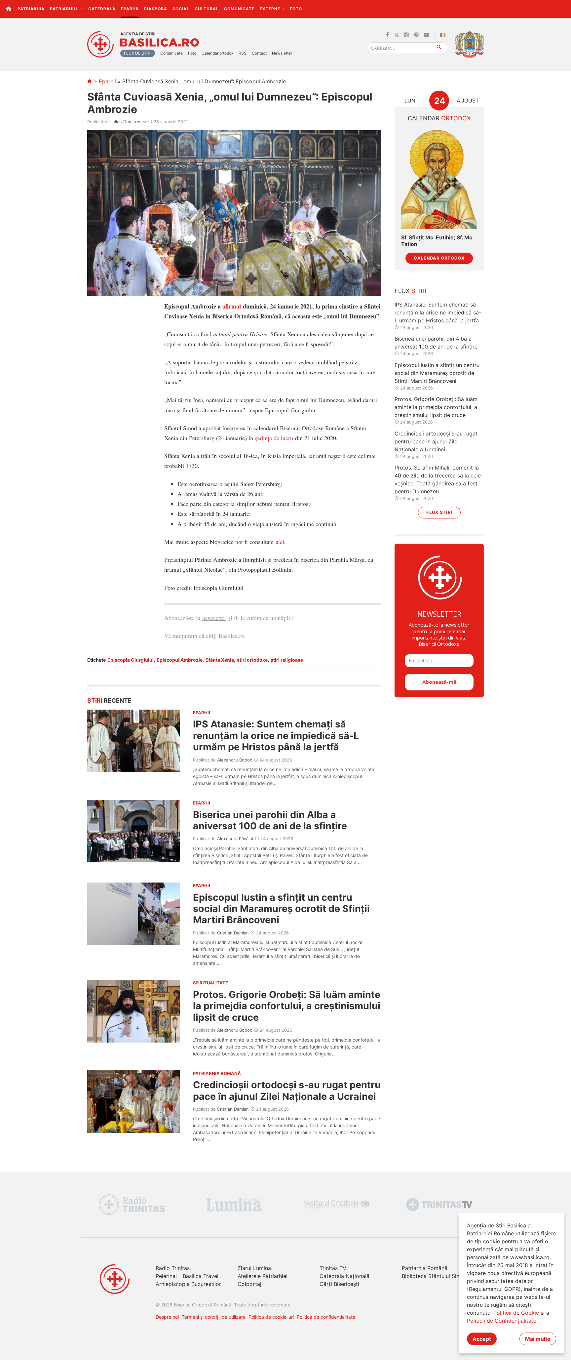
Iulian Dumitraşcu (128, 121)
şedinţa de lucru (274, 438)
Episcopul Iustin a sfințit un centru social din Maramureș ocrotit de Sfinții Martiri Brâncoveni (281, 908)
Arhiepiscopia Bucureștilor (188, 1284)
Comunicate (239, 8)
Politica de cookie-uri (271, 1317)
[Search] (439, 47)
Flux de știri (137, 53)
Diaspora (155, 8)
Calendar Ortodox (439, 258)
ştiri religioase (287, 660)
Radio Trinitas (173, 1268)
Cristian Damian (233, 932)
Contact (259, 53)
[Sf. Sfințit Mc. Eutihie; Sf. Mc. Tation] (439, 178)
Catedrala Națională (344, 1276)
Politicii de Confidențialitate (501, 1320)
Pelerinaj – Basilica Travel (187, 1276)
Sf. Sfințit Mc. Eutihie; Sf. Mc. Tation (437, 240)
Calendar (439, 118)
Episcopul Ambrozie (180, 660)
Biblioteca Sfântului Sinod (434, 1276)
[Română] (444, 35)
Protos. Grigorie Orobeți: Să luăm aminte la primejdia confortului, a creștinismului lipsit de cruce (286, 1006)
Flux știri (439, 512)
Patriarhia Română (424, 1268)
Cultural (207, 8)
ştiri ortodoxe (252, 660)
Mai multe (538, 1339)
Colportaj (249, 1284)
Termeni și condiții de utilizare (214, 1317)
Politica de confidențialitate (326, 1317)
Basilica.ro (159, 42)
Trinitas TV (333, 1268)
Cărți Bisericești (339, 1284)
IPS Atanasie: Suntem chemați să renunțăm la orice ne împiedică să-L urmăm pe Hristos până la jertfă (276, 735)
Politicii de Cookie (516, 1312)
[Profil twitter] (396, 35)
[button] (562, 9)
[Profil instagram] (406, 35)
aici (280, 542)
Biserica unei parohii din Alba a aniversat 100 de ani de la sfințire (270, 820)
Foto (296, 8)
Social (180, 8)
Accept (482, 1339)
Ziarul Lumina (254, 1268)
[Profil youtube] (426, 35)
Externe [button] (271, 8)
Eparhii (129, 8)
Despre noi (167, 1317)
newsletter (214, 618)
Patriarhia (31, 8)
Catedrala (102, 8)
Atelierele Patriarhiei (262, 1276)
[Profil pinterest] (416, 35)
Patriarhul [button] (65, 8)
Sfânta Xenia (220, 660)
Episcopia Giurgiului (130, 660)
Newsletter (282, 53)
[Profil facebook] (387, 35)
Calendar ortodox (217, 53)
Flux (410, 290)
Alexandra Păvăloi (235, 838)
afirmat (231, 306)
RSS (243, 53)
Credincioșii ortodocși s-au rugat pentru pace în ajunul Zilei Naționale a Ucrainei (287, 1090)
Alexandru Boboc (234, 759)
